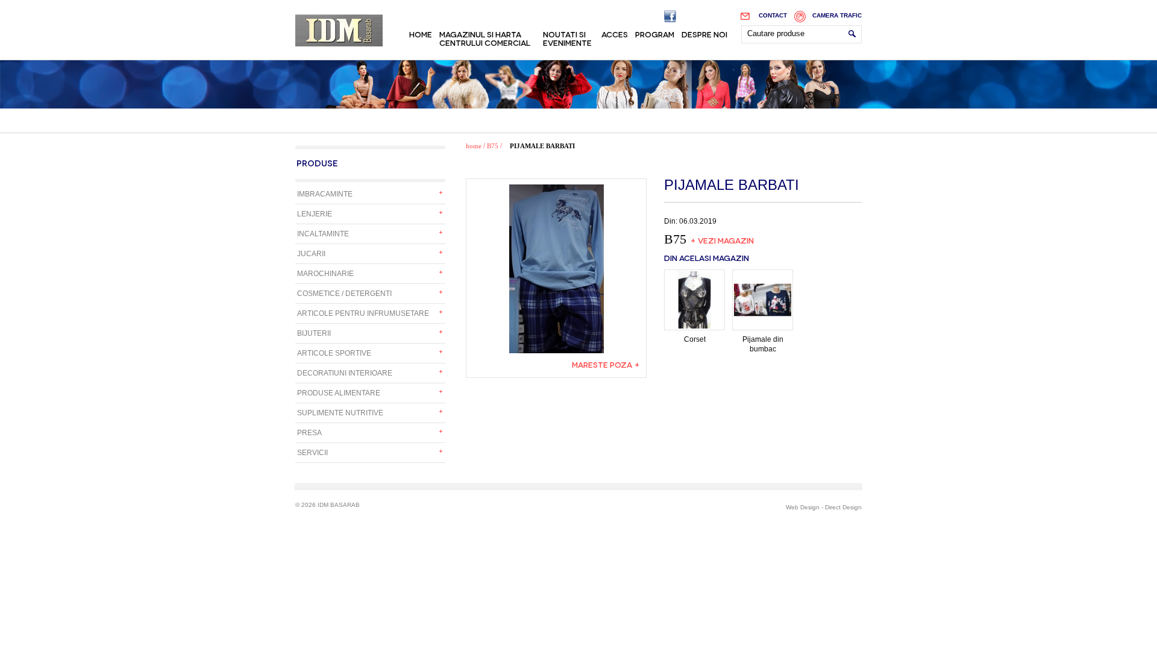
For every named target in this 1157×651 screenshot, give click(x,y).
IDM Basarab (339, 30)
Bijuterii (314, 333)
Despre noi (704, 34)
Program (654, 34)
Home (420, 34)
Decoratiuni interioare (344, 373)
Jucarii (311, 254)
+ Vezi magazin (722, 240)
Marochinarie (325, 273)
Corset (695, 339)
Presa (309, 433)
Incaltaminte (323, 234)
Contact (773, 15)
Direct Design (843, 507)
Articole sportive (334, 353)
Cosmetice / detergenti (344, 293)
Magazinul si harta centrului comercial (484, 38)
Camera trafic (837, 15)
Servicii (312, 452)
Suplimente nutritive (340, 413)
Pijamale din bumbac (762, 344)
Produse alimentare (338, 393)
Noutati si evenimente (567, 38)
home (473, 145)
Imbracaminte (325, 194)
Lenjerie (314, 214)
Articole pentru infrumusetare (363, 313)
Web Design (803, 507)
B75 (492, 145)
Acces (614, 34)
